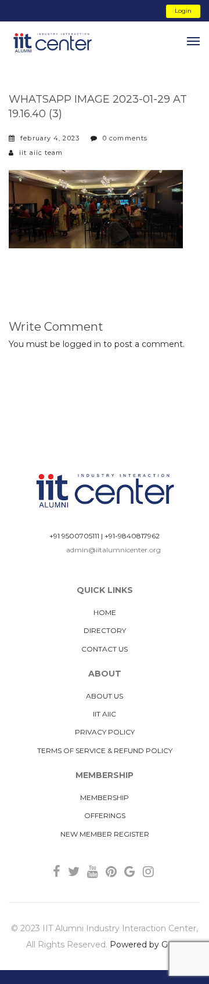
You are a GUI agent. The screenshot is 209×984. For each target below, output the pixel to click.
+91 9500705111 (74, 535)
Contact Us (104, 649)
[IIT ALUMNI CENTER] (52, 43)
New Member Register (104, 834)
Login (183, 11)
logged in (82, 344)
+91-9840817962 (132, 535)
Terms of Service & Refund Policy (104, 750)
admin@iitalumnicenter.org (113, 549)
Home (104, 612)
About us (104, 696)
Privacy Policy (105, 732)
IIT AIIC (104, 714)
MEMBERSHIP (104, 797)
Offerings (104, 815)
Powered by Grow (146, 944)
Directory (105, 630)
